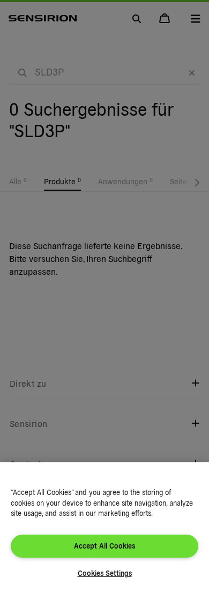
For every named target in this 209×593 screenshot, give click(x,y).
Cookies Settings (105, 572)
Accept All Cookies (104, 545)
